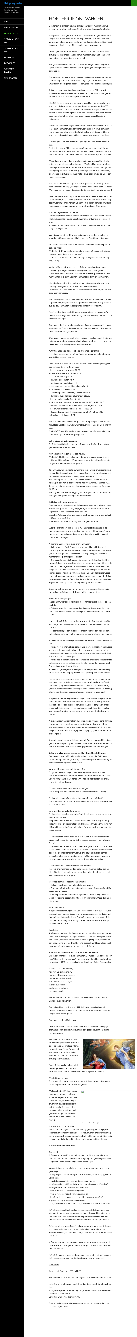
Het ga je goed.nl (13, 3)
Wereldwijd (11, 27)
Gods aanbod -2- (11, 50)
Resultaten (10, 78)
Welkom (8, 21)
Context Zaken (9, 70)
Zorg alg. (9, 57)
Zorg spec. (10, 63)
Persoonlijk (11, 33)
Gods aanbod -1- (11, 40)
